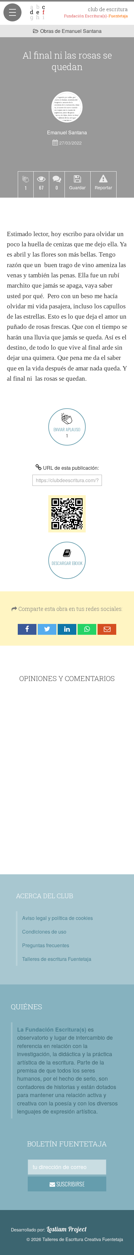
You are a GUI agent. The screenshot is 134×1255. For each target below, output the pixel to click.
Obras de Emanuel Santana (71, 30)
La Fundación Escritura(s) (51, 1029)
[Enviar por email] (107, 629)
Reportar (103, 187)
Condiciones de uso (44, 931)
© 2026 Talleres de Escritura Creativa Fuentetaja (74, 1239)
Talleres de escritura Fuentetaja (56, 958)
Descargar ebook (67, 563)
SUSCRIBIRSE (70, 1184)
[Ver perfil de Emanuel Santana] (67, 107)
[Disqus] (67, 779)
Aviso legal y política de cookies (57, 917)
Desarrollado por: (49, 1229)
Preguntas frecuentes (45, 945)
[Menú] (12, 12)
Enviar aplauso (67, 432)
